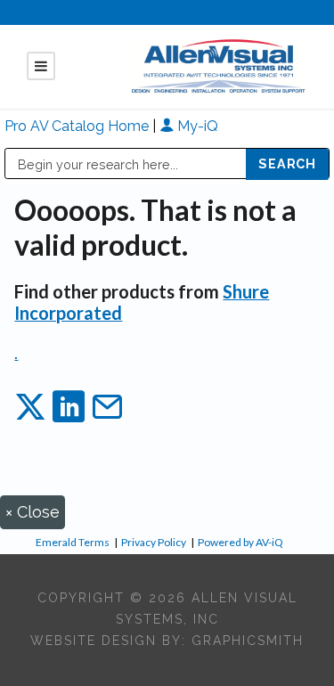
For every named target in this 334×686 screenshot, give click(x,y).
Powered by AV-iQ (240, 542)
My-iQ (196, 126)
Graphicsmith (247, 640)
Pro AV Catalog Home (78, 126)
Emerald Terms (73, 542)
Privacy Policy (153, 542)
